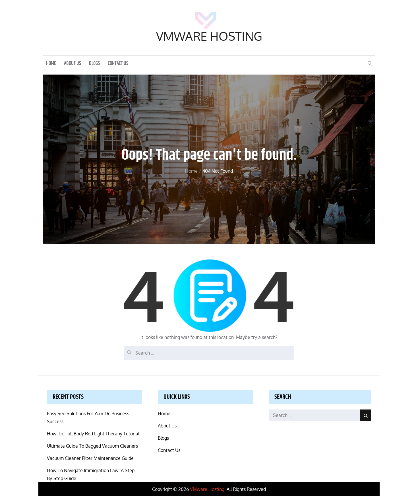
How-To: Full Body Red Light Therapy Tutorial (93, 434)
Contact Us (118, 63)
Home (51, 63)
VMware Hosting (209, 36)
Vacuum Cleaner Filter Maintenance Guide (90, 458)
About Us (72, 63)
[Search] (128, 350)
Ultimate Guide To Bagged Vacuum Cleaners (92, 446)
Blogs (94, 63)
